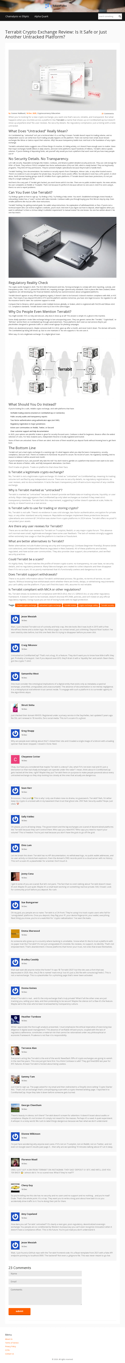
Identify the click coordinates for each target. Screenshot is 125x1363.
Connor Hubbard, (18, 113)
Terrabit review (70, 605)
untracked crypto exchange (50, 605)
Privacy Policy (10, 1346)
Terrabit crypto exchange (26, 605)
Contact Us (9, 1354)
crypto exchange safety (88, 605)
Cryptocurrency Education (48, 113)
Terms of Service (12, 1343)
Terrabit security (107, 605)
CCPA (7, 1350)
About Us (8, 1339)
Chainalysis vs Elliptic (17, 16)
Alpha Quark (41, 16)
